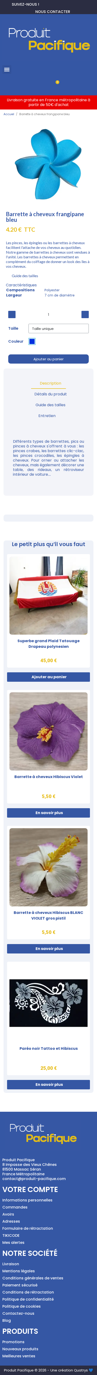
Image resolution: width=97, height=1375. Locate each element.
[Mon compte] (41, 85)
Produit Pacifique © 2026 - (26, 1370)
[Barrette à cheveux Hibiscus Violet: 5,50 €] (48, 746)
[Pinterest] (50, 4)
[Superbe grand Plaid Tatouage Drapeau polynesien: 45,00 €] (48, 611)
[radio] (32, 341)
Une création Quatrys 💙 (71, 1370)
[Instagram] (58, 4)
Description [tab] (50, 383)
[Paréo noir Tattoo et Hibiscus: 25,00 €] (48, 1018)
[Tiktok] (65, 4)
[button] (6, 69)
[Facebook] (43, 4)
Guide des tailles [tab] (50, 405)
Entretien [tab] (47, 415)
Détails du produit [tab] (50, 394)
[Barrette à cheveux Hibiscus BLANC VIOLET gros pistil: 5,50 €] (48, 882)
